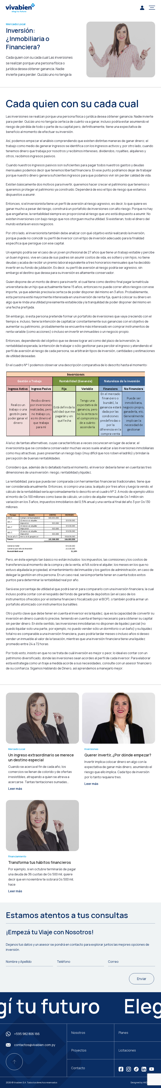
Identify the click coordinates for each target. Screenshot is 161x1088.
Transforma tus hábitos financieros (39, 862)
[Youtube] (151, 1069)
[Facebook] (121, 1069)
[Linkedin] (144, 1069)
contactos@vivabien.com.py (34, 1045)
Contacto (78, 1068)
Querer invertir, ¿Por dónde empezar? (117, 755)
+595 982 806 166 (27, 1034)
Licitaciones (127, 1050)
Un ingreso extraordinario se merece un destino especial (41, 757)
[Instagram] (128, 1069)
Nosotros (78, 1033)
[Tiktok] (136, 1069)
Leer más (15, 788)
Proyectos (78, 1050)
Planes (123, 1033)
